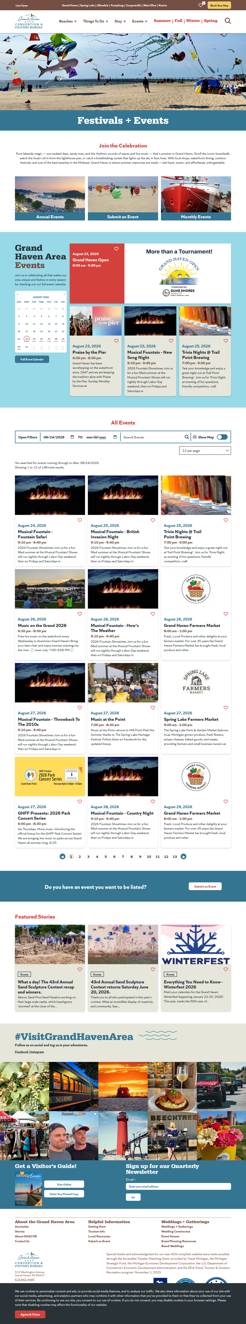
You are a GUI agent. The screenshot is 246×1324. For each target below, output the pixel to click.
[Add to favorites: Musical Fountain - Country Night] (153, 801)
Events (138, 21)
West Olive (149, 5)
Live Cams (22, 5)
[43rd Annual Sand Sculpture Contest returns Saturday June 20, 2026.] (123, 944)
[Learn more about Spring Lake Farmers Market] (196, 682)
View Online (70, 1184)
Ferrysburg (117, 5)
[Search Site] (228, 21)
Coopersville (133, 5)
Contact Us (22, 1241)
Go (133, 1197)
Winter (193, 20)
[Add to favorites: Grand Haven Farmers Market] (225, 613)
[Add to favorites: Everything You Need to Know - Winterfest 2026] (225, 969)
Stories (20, 1231)
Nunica (162, 5)
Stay (118, 21)
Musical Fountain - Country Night (122, 812)
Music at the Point (108, 719)
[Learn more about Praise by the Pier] (96, 321)
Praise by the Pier (89, 352)
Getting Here (97, 1226)
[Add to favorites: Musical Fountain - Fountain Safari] (79, 520)
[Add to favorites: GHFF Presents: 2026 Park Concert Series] (79, 801)
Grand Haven (70, 5)
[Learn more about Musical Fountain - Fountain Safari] (50, 495)
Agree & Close (30, 1314)
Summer (162, 20)
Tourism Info (96, 1231)
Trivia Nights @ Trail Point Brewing (201, 354)
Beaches (66, 21)
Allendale (102, 5)
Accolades (22, 1226)
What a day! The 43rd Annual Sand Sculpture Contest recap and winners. (46, 986)
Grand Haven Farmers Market (192, 625)
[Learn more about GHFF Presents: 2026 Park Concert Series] (50, 776)
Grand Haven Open (91, 259)
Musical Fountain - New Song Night (149, 354)
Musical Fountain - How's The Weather (115, 627)
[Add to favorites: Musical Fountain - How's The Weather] (153, 613)
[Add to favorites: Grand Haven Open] (116, 248)
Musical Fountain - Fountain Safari (35, 533)
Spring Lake (87, 5)
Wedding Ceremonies (175, 1231)
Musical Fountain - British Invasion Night (115, 533)
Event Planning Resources (178, 1241)
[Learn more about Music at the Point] (123, 682)
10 (149, 856)
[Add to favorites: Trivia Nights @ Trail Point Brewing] (225, 340)
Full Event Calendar (32, 359)
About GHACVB (26, 1236)
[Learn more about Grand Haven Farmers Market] (196, 589)
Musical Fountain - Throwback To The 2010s (49, 721)
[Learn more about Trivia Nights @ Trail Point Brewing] (205, 321)
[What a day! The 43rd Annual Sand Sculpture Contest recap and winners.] (50, 944)
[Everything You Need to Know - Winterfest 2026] (196, 944)
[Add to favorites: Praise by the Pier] (116, 340)
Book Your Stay (219, 5)
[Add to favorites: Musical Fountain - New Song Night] (171, 340)
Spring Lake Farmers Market (191, 719)
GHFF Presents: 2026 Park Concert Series (44, 815)
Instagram (37, 1051)
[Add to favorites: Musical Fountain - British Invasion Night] (153, 520)
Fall (178, 20)
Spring (210, 20)
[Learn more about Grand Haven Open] (177, 273)
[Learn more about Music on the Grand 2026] (50, 589)
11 (157, 856)
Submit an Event (205, 886)
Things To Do (93, 21)
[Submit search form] (187, 437)
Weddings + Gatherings (177, 1226)
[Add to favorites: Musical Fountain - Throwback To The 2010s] (79, 707)
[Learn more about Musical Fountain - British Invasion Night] (123, 495)
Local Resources (99, 1236)
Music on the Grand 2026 (42, 625)
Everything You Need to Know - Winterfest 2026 (193, 984)
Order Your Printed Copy (64, 1194)
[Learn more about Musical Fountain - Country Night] (123, 776)
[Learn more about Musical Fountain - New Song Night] (150, 321)
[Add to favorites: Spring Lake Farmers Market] (225, 707)
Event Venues (170, 1236)
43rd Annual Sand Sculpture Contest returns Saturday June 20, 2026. (119, 986)
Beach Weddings (172, 1245)
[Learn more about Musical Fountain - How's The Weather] (123, 589)
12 (166, 856)
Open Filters (27, 436)
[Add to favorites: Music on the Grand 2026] (79, 613)
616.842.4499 (24, 1279)
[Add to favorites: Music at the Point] (153, 707)
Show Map (206, 436)
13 (175, 856)
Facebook (21, 1051)
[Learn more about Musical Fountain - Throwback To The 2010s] (50, 682)
